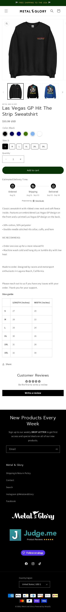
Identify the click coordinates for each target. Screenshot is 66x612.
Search (9, 487)
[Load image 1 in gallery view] (15, 91)
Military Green (25, 134)
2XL (34, 146)
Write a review (33, 393)
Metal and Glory (28, 606)
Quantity (6, 153)
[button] (6, 11)
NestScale (39, 201)
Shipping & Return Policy (18, 473)
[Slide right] (62, 92)
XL (26, 146)
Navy (12, 134)
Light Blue (32, 134)
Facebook (11, 501)
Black (5, 134)
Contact (10, 480)
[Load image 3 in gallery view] (50, 91)
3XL (43, 146)
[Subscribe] (56, 449)
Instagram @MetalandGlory (19, 494)
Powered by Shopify (43, 606)
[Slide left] (3, 92)
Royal (18, 134)
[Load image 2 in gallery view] (33, 91)
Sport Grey (39, 134)
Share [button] (9, 364)
